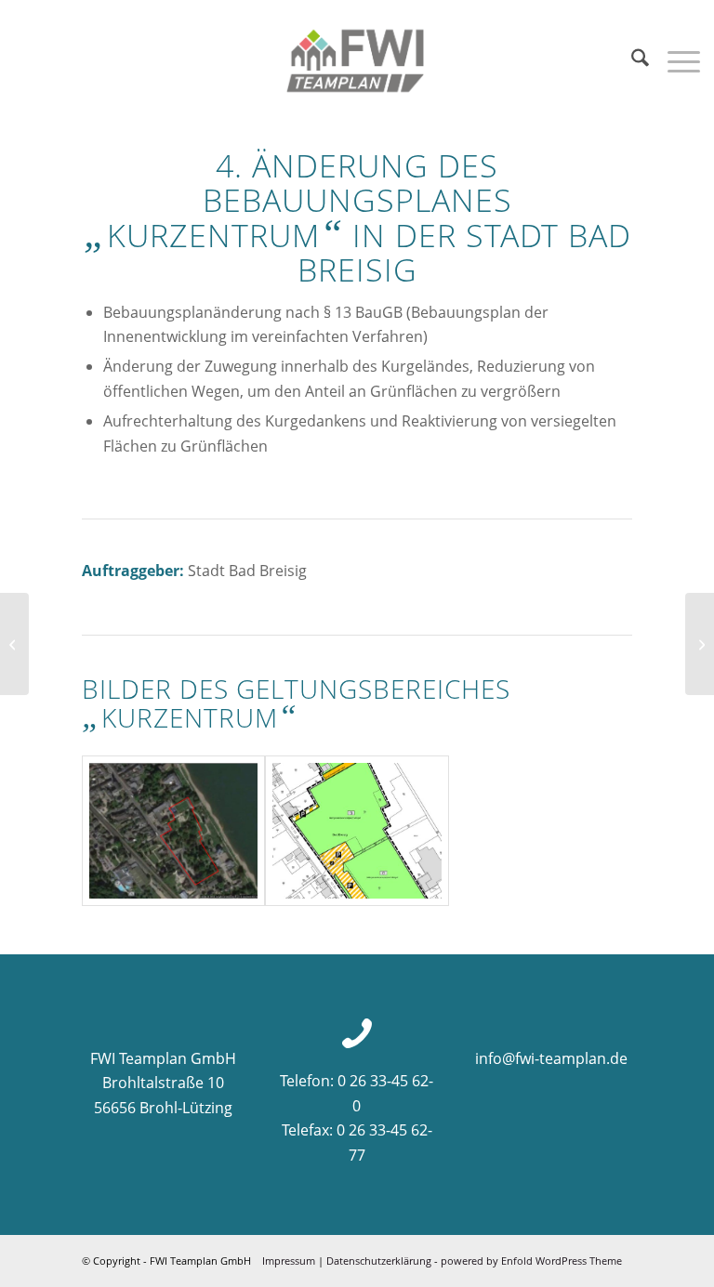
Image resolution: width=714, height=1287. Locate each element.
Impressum (288, 1260)
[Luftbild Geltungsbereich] (173, 831)
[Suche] (631, 60)
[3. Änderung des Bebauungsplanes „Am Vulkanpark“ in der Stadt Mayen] (14, 644)
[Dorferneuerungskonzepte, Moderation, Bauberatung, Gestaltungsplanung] (699, 644)
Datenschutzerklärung (378, 1260)
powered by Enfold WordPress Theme (531, 1260)
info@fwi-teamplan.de (551, 1058)
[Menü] (674, 60)
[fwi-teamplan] (356, 60)
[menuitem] (631, 60)
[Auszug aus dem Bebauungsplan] (356, 831)
